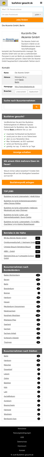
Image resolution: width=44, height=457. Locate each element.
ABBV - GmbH (21, 251)
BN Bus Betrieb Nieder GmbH (21, 238)
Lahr (21, 392)
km (37, 15)
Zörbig (21, 378)
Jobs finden (22, 20)
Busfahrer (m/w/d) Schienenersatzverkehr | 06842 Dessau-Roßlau (20, 202)
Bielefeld (21, 383)
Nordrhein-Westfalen (21, 315)
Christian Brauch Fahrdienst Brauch (21, 247)
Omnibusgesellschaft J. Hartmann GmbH (21, 242)
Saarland (21, 324)
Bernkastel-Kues (21, 419)
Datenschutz (22, 442)
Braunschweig (21, 405)
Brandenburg (21, 289)
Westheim (21, 414)
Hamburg (21, 297)
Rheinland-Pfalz (21, 320)
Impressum (22, 446)
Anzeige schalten (22, 152)
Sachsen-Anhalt (21, 333)
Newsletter (22, 429)
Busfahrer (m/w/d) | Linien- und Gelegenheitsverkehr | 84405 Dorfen (17, 216)
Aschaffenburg (21, 396)
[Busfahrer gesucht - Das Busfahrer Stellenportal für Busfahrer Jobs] (4, 3)
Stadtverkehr (33, 92)
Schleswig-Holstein (21, 338)
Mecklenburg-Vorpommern (21, 306)
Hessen (21, 302)
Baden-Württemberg (21, 275)
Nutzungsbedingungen (22, 433)
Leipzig (21, 374)
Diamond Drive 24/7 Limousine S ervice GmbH (21, 257)
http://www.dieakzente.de (24, 87)
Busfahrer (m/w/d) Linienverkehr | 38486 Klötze (22, 196)
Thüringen (21, 342)
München (21, 365)
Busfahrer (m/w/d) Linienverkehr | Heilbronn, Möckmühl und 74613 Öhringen (21, 209)
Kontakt (22, 450)
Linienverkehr (21, 92)
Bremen (21, 293)
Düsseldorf (21, 369)
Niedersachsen (21, 311)
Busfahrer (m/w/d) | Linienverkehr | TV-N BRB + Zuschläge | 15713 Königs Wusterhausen (22, 223)
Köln (21, 387)
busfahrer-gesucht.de (22, 3)
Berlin (21, 80)
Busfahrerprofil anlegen (22, 182)
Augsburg (21, 401)
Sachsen (21, 329)
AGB (22, 437)
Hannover (21, 410)
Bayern (21, 280)
